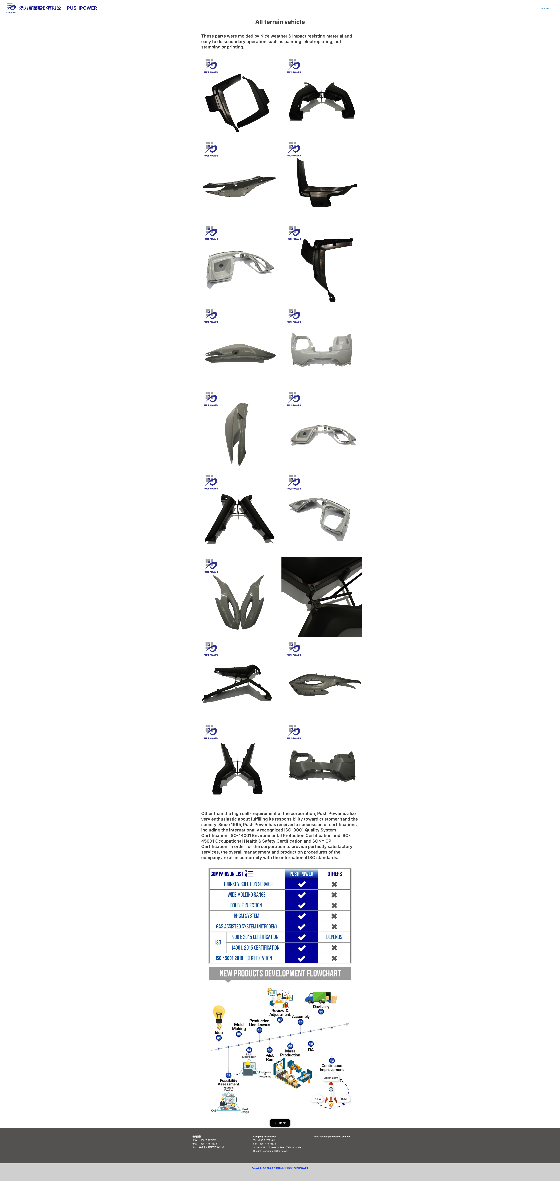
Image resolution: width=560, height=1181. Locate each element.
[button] (551, 8)
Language (545, 8)
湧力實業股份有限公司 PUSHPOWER (58, 8)
